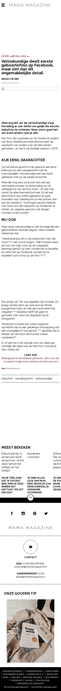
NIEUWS (16, 677)
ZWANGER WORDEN (12, 671)
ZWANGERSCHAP (34, 671)
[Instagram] (23, 513)
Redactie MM (10, 79)
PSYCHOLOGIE (43, 680)
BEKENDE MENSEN (32, 677)
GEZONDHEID (51, 677)
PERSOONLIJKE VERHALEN (31, 683)
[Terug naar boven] (30, 497)
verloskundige (43, 378)
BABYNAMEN (52, 671)
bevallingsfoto (24, 378)
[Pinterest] (34, 513)
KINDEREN (17, 680)
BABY (5, 677)
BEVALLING (19, 56)
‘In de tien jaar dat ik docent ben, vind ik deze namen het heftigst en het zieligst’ (12, 485)
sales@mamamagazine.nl (30, 576)
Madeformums (13, 368)
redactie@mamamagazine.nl (30, 566)
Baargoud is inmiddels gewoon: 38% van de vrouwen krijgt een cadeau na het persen (30, 360)
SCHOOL (29, 680)
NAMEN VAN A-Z (35, 674)
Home (5, 56)
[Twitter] (46, 513)
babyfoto (7, 378)
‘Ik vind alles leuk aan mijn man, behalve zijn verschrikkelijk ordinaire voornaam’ (39, 485)
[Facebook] (11, 513)
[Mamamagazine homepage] (30, 8)
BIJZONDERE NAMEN (13, 674)
